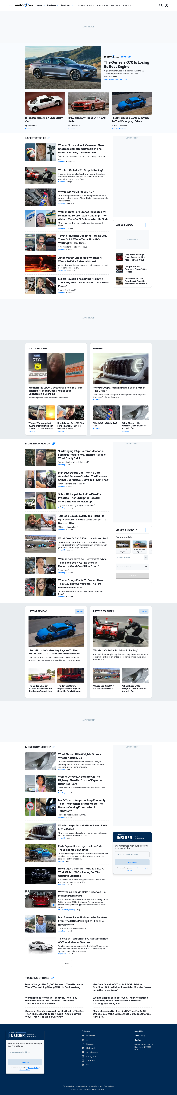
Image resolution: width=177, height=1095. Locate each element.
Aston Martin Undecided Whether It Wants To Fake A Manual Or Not (79, 259)
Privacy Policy (141, 868)
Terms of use (109, 1086)
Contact (138, 1040)
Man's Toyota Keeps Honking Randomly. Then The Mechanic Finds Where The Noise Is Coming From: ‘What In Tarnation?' (82, 805)
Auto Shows (102, 5)
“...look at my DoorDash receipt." (72, 928)
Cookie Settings (95, 1086)
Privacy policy (68, 1086)
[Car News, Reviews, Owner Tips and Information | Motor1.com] (24, 5)
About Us (138, 1031)
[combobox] (132, 557)
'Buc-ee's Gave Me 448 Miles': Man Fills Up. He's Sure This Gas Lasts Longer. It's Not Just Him (82, 519)
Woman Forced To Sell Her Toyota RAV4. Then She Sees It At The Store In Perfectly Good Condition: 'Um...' (82, 562)
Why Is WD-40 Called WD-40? (76, 191)
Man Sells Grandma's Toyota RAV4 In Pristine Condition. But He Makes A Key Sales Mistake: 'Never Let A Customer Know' (122, 987)
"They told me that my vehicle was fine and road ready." (80, 224)
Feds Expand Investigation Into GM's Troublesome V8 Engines (80, 847)
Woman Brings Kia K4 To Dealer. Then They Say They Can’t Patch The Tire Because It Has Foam (80, 583)
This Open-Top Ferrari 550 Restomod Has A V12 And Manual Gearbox (83, 940)
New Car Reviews (119, 129)
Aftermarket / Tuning (66, 910)
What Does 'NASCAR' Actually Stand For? (83, 538)
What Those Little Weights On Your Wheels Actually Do (79, 756)
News (39, 5)
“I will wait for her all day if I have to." (74, 247)
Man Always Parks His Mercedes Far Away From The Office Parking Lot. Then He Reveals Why (82, 921)
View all (79, 611)
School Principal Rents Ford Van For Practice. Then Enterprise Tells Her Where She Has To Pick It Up (79, 497)
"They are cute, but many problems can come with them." (81, 789)
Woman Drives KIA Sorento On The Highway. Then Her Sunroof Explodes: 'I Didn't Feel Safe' (81, 780)
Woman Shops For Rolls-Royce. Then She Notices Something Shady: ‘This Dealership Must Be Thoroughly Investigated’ (120, 1000)
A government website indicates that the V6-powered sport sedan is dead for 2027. (124, 72)
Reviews (51, 5)
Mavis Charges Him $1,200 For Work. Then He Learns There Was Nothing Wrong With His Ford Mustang (54, 986)
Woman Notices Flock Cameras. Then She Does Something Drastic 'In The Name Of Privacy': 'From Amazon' (81, 148)
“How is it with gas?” (67, 290)
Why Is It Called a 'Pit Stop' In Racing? (80, 170)
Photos (90, 5)
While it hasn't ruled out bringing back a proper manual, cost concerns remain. (83, 266)
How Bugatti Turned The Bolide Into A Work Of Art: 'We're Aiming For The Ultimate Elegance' (81, 872)
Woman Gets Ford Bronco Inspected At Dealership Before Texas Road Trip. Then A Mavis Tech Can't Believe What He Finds (83, 215)
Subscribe (132, 862)
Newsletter (116, 5)
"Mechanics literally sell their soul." (73, 462)
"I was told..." (63, 570)
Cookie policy (81, 1086)
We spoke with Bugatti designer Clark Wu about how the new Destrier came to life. (81, 881)
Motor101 (61, 182)
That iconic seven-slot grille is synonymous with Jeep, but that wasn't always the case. (82, 834)
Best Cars (127, 5)
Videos (81, 5)
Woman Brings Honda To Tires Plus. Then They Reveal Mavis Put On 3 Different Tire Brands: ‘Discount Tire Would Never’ (51, 1000)
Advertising (139, 1035)
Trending (61, 161)
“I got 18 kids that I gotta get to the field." (76, 505)
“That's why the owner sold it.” (71, 484)
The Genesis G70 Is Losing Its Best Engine (126, 64)
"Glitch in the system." (68, 527)
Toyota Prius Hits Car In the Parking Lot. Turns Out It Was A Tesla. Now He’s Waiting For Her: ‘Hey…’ (82, 239)
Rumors (28, 129)
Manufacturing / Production (116, 79)
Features (65, 5)
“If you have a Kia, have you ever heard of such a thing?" (80, 592)
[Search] (160, 5)
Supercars (62, 270)
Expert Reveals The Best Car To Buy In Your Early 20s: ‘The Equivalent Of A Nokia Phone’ (83, 282)
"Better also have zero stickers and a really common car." (81, 157)
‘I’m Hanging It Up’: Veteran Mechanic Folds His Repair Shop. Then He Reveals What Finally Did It (81, 454)
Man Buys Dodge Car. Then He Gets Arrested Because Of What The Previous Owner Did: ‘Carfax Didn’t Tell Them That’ (83, 476)
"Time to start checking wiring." (72, 815)
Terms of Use (132, 870)
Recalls (61, 861)
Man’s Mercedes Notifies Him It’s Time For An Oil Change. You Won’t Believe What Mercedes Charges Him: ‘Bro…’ (122, 1013)
